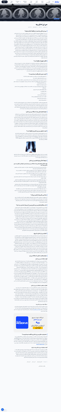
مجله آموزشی (31, 2)
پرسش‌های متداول (24, 2)
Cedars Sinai (42, 344)
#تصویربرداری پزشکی (39, 361)
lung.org (37, 344)
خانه (53, 1)
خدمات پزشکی (42, 2)
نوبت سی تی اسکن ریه (36, 309)
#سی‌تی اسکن (28, 361)
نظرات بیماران (37, 2)
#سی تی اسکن (34, 361)
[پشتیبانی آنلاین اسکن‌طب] (2, 409)
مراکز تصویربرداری (48, 2)
